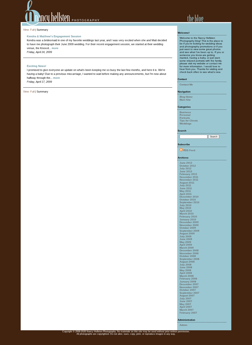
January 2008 (188, 281)
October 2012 (188, 165)
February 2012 (188, 174)
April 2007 (186, 306)
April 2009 (186, 244)
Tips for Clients (189, 120)
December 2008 (189, 250)
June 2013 (186, 162)
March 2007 (187, 309)
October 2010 (188, 199)
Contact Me (186, 84)
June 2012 (186, 171)
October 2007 (188, 290)
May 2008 (185, 270)
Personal (185, 115)
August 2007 (187, 295)
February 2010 (188, 216)
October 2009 (188, 227)
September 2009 (189, 230)
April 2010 (186, 211)
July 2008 (185, 264)
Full (32, 29)
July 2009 (185, 236)
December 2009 (189, 222)
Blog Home (186, 96)
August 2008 (187, 261)
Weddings (185, 123)
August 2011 (187, 182)
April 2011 (186, 194)
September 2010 (189, 202)
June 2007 (186, 301)
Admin (183, 325)
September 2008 (189, 259)
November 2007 (189, 287)
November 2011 (189, 179)
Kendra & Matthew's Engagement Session (54, 36)
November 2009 (189, 225)
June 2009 (186, 239)
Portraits (185, 118)
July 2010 (185, 205)
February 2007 (188, 312)
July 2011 (185, 185)
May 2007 (185, 304)
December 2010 (189, 196)
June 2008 (186, 267)
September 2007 (189, 293)
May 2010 (185, 208)
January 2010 (188, 219)
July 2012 (185, 168)
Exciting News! (36, 66)
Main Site (185, 99)
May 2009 (185, 242)
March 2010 (187, 213)
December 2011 (189, 177)
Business (185, 112)
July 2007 (185, 298)
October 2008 (188, 256)
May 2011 (185, 191)
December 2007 (189, 284)
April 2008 (186, 273)
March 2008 (187, 276)
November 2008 (189, 253)
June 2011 (186, 188)
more (55, 48)
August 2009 (187, 233)
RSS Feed (189, 150)
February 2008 (188, 278)
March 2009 (187, 247)
